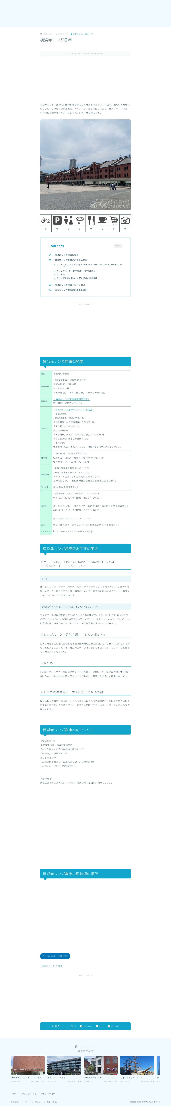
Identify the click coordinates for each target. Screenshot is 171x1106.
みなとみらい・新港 (81, 34)
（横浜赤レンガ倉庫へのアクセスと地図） (73, 409)
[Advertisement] (85, 79)
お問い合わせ (52, 1102)
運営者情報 (15, 1102)
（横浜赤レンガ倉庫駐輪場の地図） (71, 399)
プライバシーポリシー (33, 1102)
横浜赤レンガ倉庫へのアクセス (70, 284)
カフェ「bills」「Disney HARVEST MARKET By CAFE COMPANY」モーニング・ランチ (89, 265)
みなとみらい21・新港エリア (55, 956)
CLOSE (118, 245)
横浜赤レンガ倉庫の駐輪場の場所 (71, 290)
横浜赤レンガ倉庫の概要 (67, 254)
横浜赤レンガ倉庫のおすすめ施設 (71, 260)
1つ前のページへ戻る (51, 965)
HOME (13, 1094)
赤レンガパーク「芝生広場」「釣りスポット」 (78, 271)
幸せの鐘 (61, 274)
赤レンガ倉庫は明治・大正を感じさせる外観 (77, 278)
